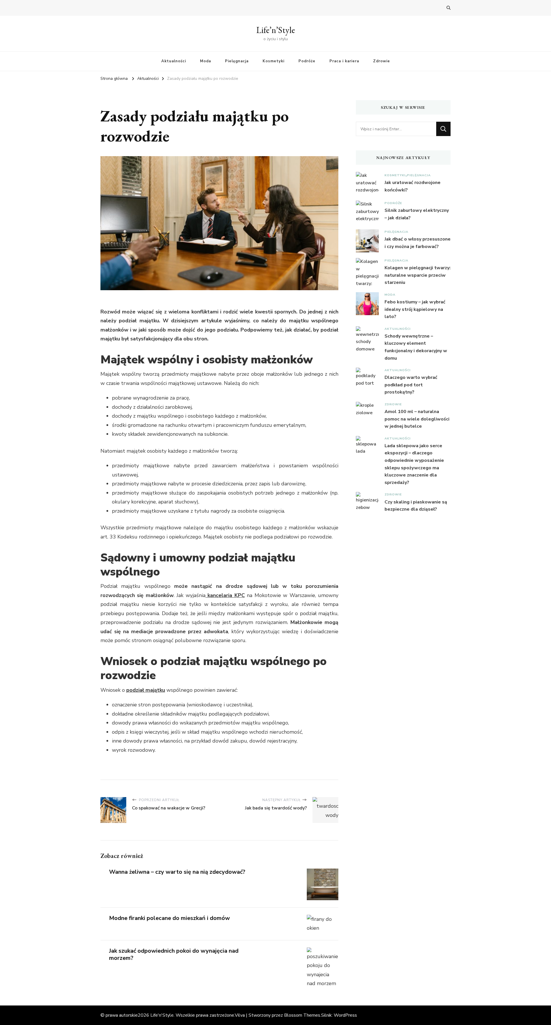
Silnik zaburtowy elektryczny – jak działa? (417, 214)
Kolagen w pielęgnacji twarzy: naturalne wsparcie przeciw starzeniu (418, 275)
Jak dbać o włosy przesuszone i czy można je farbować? (418, 243)
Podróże (306, 61)
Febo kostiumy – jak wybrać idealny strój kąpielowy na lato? (415, 309)
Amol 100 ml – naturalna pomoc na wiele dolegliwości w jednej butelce (417, 418)
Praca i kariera (344, 61)
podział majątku (145, 690)
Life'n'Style (162, 1015)
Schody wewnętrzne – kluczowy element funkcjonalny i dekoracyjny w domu (416, 347)
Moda (205, 61)
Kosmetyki (273, 61)
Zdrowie (381, 61)
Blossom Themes (302, 1015)
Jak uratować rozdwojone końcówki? (413, 186)
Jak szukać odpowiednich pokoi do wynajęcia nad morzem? (173, 954)
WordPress (345, 1015)
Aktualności (173, 61)
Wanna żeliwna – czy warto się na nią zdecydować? (177, 872)
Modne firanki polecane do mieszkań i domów (169, 918)
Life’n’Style (275, 30)
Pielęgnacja (237, 61)
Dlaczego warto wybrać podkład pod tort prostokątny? (411, 384)
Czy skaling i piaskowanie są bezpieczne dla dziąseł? (416, 506)
